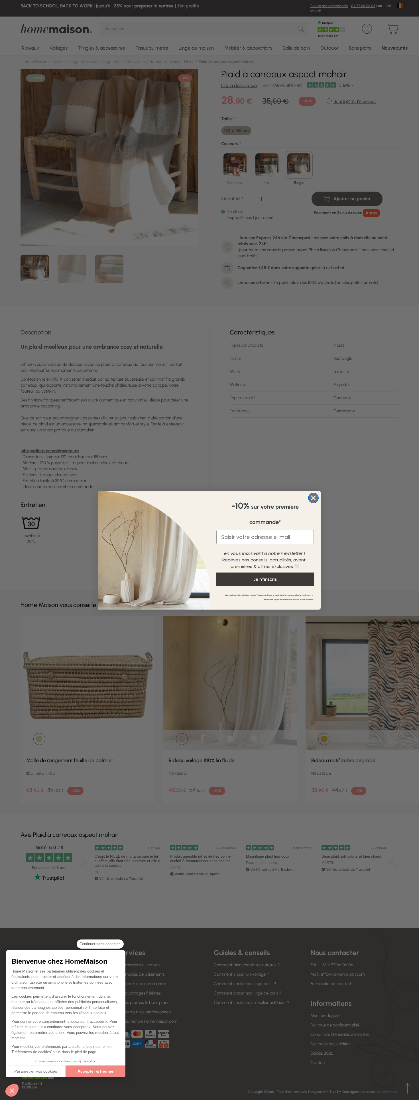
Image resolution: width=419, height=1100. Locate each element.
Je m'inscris (265, 579)
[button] (12, 1090)
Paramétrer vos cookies (35, 1071)
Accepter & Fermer (95, 1071)
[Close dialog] (313, 498)
